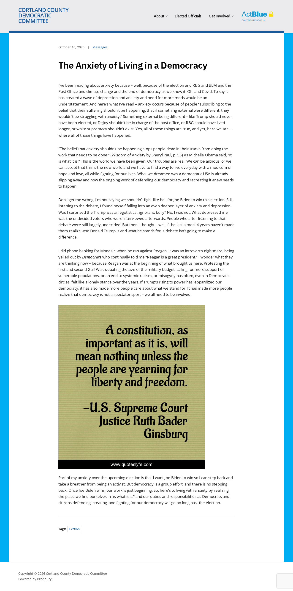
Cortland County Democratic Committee (43, 15)
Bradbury (44, 579)
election (74, 529)
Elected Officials (188, 16)
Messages (100, 47)
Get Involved (219, 16)
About (159, 16)
